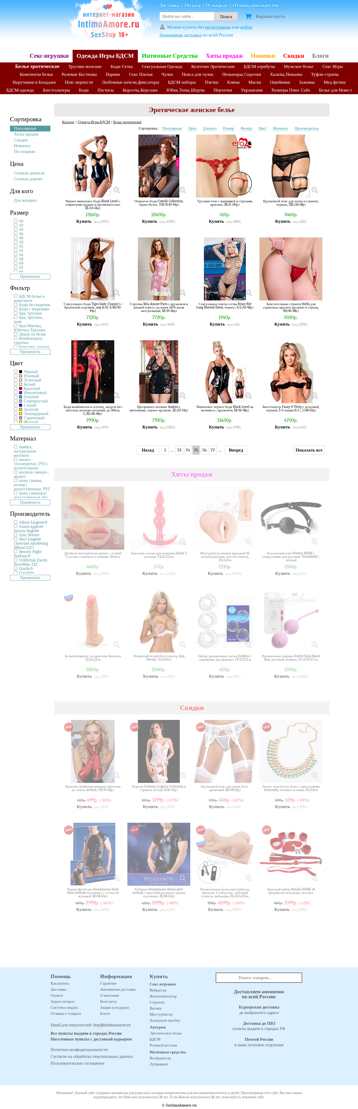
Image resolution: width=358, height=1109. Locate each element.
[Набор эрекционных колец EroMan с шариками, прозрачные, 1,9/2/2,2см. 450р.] (248, 644)
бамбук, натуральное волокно (25, 451)
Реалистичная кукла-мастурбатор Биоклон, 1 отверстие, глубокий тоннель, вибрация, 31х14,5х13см (224, 893)
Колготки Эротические (213, 66)
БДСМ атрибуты (259, 66)
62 (21, 267)
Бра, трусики (30, 313)
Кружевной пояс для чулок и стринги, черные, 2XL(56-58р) (291, 202)
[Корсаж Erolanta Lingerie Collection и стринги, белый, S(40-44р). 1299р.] (182, 775)
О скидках (216, 5)
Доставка (169, 5)
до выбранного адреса (259, 1010)
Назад (148, 450)
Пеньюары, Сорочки (241, 74)
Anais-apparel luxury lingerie (28, 528)
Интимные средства (168, 1052)
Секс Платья (141, 74)
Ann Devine (29, 535)
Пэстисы (105, 90)
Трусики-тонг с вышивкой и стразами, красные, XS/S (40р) (225, 202)
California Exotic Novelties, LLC (31, 562)
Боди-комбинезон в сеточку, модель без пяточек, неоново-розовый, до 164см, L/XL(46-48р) (93, 410)
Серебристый (35, 401)
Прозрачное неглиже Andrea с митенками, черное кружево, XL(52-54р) (159, 408)
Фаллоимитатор (163, 996)
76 (204, 450)
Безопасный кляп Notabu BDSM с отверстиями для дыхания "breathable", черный (291, 556)
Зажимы (307, 82)
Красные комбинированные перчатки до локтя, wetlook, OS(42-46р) (93, 788)
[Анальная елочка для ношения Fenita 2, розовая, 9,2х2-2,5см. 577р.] (182, 542)
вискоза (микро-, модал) (31, 474)
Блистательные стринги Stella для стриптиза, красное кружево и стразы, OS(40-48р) (291, 307)
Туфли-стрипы (325, 74)
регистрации (218, 27)
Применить (30, 276)
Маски (254, 82)
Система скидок (64, 1007)
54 (21, 250)
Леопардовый (35, 413)
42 (21, 225)
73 (179, 450)
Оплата (192, 5)
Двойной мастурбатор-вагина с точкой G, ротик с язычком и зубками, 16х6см (92, 555)
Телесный (32, 380)
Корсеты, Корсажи (140, 90)
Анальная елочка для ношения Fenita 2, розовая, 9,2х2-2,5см (159, 555)
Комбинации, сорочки (28, 340)
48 (21, 238)
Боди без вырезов (34, 305)
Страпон (157, 1002)
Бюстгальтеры (56, 90)
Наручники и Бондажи (34, 82)
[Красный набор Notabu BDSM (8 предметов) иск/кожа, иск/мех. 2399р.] (314, 878)
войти (246, 27)
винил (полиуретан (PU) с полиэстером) (31, 463)
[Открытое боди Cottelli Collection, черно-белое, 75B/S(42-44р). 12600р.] (182, 190)
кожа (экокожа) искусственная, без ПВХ (30, 497)
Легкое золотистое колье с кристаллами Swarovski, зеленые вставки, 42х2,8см (291, 788)
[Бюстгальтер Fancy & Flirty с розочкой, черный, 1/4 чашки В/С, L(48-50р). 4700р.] (314, 395)
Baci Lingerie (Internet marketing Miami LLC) (31, 543)
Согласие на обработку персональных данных (92, 1056)
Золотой (31, 409)
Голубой (31, 397)
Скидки (293, 55)
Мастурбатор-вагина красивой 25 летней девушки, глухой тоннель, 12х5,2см (224, 556)
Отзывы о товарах (66, 1013)
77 (213, 450)
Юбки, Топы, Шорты (185, 90)
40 (21, 221)
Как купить (60, 983)
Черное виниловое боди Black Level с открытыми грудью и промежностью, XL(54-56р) (93, 204)
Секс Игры (332, 66)
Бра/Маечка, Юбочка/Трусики (30, 327)
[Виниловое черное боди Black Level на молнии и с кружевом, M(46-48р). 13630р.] (248, 395)
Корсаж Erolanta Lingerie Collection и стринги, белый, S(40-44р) (159, 788)
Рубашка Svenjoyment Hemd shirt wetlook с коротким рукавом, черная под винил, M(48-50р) (158, 893)
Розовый (31, 376)
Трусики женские (85, 66)
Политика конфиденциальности (79, 1050)
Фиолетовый (35, 392)
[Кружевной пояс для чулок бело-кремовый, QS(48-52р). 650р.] (248, 775)
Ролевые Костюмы (79, 74)
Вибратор (158, 990)
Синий (29, 405)
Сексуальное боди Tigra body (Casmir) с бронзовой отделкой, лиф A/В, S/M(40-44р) (93, 307)
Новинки (263, 55)
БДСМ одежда (20, 90)
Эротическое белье (166, 1033)
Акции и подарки (114, 1007)
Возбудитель (160, 1058)
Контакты (108, 1001)
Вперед (236, 450)
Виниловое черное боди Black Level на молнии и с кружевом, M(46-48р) (225, 408)
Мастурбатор (161, 1014)
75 (196, 450)
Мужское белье (298, 66)
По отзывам (24, 151)
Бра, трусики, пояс (28, 319)
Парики (113, 74)
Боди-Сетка (122, 66)
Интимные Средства (170, 55)
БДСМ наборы (182, 82)
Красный (31, 388)
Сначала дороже (28, 179)
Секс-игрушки (49, 55)
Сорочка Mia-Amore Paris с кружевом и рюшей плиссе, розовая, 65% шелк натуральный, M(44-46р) (159, 307)
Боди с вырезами (34, 309)
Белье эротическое (37, 66)
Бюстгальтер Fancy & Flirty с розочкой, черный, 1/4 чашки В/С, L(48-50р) (291, 408)
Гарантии (108, 983)
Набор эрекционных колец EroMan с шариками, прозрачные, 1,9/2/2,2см (225, 657)
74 (188, 450)
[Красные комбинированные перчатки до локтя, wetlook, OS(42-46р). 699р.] (116, 775)
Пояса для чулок (197, 74)
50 (21, 242)
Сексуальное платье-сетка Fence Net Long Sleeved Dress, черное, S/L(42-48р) (224, 305)
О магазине (109, 995)
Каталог (68, 122)
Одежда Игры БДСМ (105, 55)
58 (21, 259)
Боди (84, 90)
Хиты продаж (224, 55)
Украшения (252, 90)
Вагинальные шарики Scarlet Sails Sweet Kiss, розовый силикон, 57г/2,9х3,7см (291, 657)
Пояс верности (79, 82)
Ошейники (280, 82)
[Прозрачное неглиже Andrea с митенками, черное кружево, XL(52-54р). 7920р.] (182, 395)
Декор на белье (32, 334)
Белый (29, 384)
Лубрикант (159, 1064)
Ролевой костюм (163, 1045)
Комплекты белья (36, 74)
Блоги (320, 55)
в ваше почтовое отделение (259, 1042)
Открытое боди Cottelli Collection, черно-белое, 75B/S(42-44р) (158, 202)
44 (21, 229)
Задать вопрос (63, 1001)
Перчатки (223, 90)
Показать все (309, 450)
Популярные (25, 128)
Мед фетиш (335, 82)
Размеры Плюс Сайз (291, 90)
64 (21, 271)
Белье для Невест (335, 90)
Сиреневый (34, 418)
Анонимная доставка (180, 35)
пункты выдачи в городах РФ (258, 1026)
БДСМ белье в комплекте (29, 298)
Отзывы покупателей (255, 5)
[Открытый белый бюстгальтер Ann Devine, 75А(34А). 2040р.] (182, 644)
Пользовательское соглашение (78, 1063)
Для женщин (25, 200)
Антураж (158, 1027)
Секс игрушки (163, 984)
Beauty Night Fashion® (28, 553)
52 (21, 246)
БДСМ (155, 1039)
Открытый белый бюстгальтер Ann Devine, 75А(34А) (159, 657)
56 (21, 254)
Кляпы (233, 82)
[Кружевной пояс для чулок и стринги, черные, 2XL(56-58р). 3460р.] (314, 190)
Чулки (167, 74)
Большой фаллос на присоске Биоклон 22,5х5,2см (93, 657)
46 (21, 233)
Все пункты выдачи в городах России (86, 1033)
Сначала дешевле (29, 173)
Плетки (211, 82)
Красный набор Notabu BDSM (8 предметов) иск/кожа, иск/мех (291, 891)
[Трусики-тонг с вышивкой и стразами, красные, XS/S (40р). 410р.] (248, 190)
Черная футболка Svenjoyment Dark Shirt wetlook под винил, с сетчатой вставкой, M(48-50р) (93, 893)
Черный (30, 371)
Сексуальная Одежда (162, 66)
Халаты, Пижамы (286, 74)
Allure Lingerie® (33, 522)
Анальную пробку (165, 1020)
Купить (83, 221)
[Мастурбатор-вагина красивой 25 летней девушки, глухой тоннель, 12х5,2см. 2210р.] (248, 542)
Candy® (26, 568)
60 (21, 263)
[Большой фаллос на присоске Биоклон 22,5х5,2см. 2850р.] (116, 644)
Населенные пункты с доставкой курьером (91, 1039)
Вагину (156, 1008)
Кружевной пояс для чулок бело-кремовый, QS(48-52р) (225, 788)
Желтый (30, 422)
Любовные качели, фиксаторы (130, 82)
